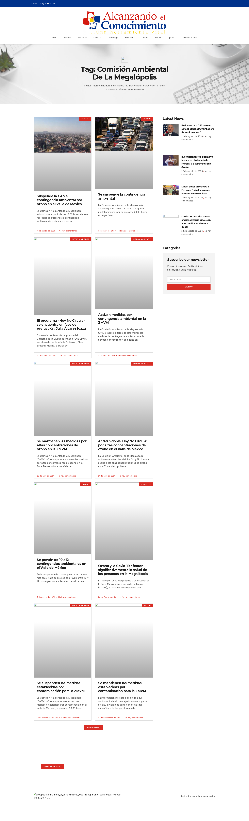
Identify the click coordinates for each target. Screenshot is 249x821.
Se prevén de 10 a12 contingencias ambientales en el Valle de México (61, 564)
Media (158, 37)
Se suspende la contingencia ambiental (121, 196)
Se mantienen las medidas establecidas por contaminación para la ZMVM (122, 687)
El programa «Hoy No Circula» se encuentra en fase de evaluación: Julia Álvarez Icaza (61, 324)
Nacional (82, 37)
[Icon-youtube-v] (219, 3)
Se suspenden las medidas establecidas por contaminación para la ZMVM (61, 687)
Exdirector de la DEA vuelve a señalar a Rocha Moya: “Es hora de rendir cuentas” (197, 129)
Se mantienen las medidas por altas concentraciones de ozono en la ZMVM (61, 445)
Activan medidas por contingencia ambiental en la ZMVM (122, 319)
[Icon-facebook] (203, 3)
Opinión (171, 37)
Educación (130, 37)
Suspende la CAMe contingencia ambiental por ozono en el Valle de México (59, 200)
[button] (93, 727)
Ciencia (97, 37)
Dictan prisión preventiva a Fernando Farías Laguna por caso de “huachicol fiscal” (195, 190)
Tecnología (112, 37)
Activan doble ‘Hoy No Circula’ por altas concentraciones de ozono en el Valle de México (122, 445)
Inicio (54, 37)
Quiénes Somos (189, 37)
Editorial (67, 37)
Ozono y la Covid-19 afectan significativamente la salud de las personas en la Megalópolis (123, 570)
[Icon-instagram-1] (214, 3)
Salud (145, 37)
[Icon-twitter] (208, 3)
